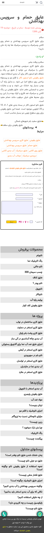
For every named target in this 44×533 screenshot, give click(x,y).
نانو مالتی (38, 267)
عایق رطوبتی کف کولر (32, 306)
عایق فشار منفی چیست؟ (30, 475)
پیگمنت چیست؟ (34, 439)
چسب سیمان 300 (33, 272)
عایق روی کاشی (35, 151)
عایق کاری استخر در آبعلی (30, 350)
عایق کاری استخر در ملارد (30, 372)
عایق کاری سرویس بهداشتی (16, 140)
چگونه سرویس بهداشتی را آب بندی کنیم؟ (22, 486)
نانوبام (39, 255)
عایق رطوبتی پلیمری (33, 394)
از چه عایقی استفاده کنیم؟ (30, 497)
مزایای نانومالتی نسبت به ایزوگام (27, 416)
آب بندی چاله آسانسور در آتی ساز (26, 339)
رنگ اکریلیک (36, 433)
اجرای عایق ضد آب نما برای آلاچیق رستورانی (22, 344)
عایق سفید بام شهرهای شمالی (28, 121)
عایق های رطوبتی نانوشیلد (17, 168)
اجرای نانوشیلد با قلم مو (30, 411)
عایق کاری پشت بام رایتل (30, 333)
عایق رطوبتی (35, 140)
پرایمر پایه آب (36, 300)
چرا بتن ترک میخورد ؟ (32, 428)
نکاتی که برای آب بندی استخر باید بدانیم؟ (23, 492)
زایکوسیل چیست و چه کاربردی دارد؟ (25, 503)
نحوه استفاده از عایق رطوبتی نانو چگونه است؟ (22, 468)
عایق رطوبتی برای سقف (13, 125)
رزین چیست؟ (36, 422)
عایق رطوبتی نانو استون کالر (31, 78)
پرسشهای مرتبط (33, 129)
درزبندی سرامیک (29, 156)
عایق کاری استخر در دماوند (29, 328)
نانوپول (39, 289)
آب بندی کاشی (8, 151)
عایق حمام (32, 145)
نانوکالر (39, 294)
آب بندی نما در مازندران (31, 367)
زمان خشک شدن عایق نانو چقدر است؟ (23, 455)
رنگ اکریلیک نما (35, 261)
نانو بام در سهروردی (33, 355)
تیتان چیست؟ (35, 405)
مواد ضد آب (36, 400)
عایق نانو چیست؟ (34, 509)
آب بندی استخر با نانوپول (30, 389)
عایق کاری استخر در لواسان (29, 361)
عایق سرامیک (21, 151)
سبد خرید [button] (37, 2)
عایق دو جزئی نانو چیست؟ (30, 461)
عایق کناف (37, 278)
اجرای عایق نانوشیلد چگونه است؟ (26, 481)
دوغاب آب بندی (14, 156)
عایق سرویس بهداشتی (17, 145)
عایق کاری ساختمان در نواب (29, 322)
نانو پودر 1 (37, 283)
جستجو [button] (41, 2)
